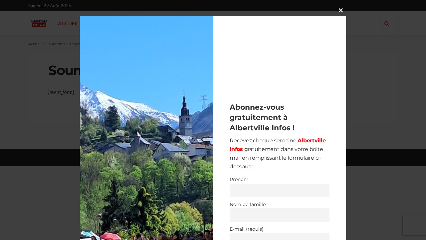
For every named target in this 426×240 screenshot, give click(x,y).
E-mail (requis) (247, 229)
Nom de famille (248, 204)
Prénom (239, 179)
